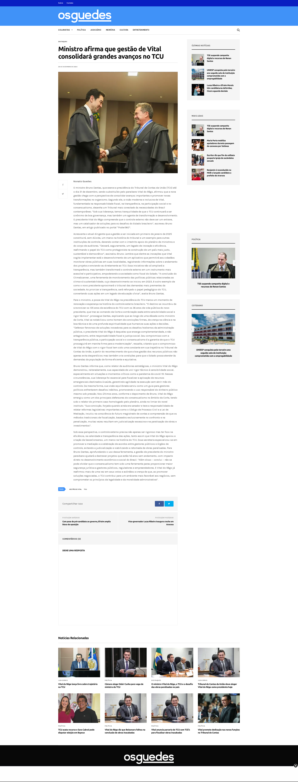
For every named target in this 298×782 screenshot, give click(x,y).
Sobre (60, 3)
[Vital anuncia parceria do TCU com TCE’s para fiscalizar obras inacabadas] (172, 708)
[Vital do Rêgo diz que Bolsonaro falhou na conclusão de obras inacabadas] (126, 708)
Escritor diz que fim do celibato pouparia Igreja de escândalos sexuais (221, 158)
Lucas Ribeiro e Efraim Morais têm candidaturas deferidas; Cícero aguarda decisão (220, 88)
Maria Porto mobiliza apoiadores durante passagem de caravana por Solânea (220, 143)
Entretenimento (141, 30)
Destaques (62, 41)
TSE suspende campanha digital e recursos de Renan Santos (219, 58)
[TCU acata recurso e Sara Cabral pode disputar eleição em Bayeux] (79, 708)
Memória (110, 30)
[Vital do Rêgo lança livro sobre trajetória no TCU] (79, 662)
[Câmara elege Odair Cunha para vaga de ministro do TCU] (126, 662)
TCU (85, 489)
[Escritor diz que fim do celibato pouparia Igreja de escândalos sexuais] (198, 160)
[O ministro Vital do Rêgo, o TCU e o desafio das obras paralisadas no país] (172, 662)
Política (81, 30)
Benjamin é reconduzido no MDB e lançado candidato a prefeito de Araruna (219, 173)
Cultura (124, 30)
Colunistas (64, 30)
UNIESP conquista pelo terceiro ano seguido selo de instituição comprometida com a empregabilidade (213, 353)
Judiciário (95, 30)
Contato (70, 3)
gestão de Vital (75, 489)
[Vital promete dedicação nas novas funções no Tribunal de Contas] (219, 708)
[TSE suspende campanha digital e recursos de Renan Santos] (198, 60)
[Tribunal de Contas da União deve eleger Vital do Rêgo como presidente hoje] (219, 662)
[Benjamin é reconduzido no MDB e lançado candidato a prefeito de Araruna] (198, 174)
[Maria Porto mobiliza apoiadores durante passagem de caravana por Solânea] (198, 145)
